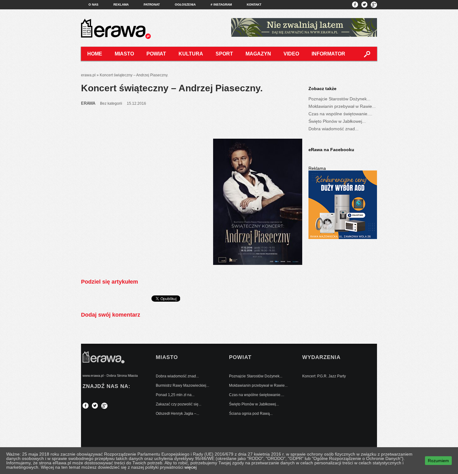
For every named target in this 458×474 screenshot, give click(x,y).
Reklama (121, 4)
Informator (328, 53)
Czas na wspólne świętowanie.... (340, 113)
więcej (190, 467)
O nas (93, 4)
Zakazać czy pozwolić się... (178, 404)
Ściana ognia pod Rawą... (251, 413)
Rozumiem (438, 460)
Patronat (152, 4)
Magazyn (258, 53)
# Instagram (221, 4)
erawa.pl (88, 75)
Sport (224, 53)
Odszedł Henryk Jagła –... (177, 413)
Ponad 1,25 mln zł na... (175, 395)
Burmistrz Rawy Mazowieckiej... (182, 385)
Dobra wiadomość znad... (333, 128)
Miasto (124, 53)
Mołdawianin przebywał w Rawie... (342, 106)
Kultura (191, 53)
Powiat (156, 53)
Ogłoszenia (185, 4)
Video (291, 53)
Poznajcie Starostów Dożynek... (339, 98)
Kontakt (254, 4)
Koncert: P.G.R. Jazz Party (324, 376)
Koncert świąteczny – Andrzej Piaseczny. (172, 88)
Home (94, 53)
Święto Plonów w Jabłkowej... (337, 121)
